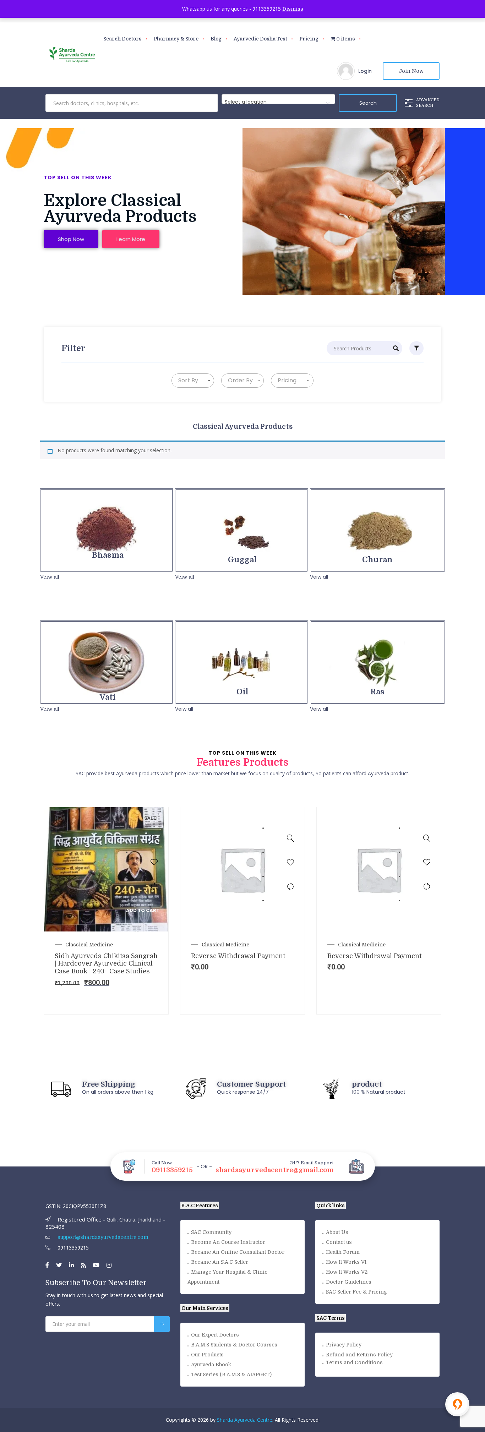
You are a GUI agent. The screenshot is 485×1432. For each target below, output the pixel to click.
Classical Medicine (89, 944)
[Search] (396, 348)
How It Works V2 (346, 1272)
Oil (242, 691)
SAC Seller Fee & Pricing (356, 1292)
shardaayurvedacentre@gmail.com (275, 1170)
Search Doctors (122, 39)
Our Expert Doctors (215, 1335)
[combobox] (278, 99)
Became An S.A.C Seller (219, 1262)
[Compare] (154, 886)
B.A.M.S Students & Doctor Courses (234, 1345)
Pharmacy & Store (176, 39)
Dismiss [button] (292, 9)
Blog (216, 39)
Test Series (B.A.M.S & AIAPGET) (231, 1374)
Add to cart (142, 910)
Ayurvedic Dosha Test (260, 39)
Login (365, 71)
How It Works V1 (346, 1262)
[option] (106, 911)
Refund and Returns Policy (359, 1354)
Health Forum (343, 1252)
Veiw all (49, 577)
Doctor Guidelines (348, 1282)
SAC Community (211, 1232)
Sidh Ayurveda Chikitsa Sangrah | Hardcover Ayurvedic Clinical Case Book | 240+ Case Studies (106, 963)
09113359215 (172, 1170)
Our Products (207, 1354)
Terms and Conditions (354, 1362)
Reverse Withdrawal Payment (238, 956)
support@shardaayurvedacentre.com (102, 1237)
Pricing (308, 39)
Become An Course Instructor (228, 1242)
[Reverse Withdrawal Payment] (290, 838)
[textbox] (186, 381)
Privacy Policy (343, 1345)
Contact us (339, 1242)
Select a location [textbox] (246, 101)
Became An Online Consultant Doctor (237, 1252)
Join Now (411, 71)
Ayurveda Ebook (211, 1364)
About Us (337, 1232)
